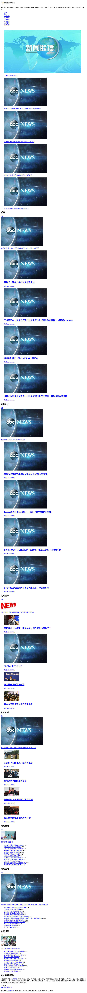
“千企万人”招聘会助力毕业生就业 (14, 966)
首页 (5, 12)
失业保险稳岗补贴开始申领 (12, 964)
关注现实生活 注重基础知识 (12, 911)
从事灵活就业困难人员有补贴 (13, 969)
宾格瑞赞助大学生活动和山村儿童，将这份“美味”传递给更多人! (23, 918)
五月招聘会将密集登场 (11, 971)
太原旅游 (7, 19)
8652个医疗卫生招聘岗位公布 (13, 962)
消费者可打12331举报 (10, 925)
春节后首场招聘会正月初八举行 (13, 955)
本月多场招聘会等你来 (11, 960)
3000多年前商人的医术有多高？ (13, 845)
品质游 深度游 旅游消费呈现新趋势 (14, 922)
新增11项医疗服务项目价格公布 (13, 859)
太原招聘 (7, 25)
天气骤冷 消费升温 (9, 927)
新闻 (5, 14)
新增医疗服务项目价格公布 (12, 852)
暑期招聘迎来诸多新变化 (11, 957)
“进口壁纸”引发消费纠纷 (11, 923)
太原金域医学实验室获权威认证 (13, 857)
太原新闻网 (10, 990)
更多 (2, 216)
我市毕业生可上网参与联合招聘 (13, 958)
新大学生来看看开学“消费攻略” (13, 915)
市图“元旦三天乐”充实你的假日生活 (15, 907)
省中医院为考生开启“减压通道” (13, 850)
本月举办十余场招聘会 (11, 953)
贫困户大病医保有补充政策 (12, 854)
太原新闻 (14, 979)
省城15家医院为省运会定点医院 (13, 848)
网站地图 (3, 987)
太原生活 (7, 23)
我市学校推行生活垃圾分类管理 (13, 913)
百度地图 (9, 987)
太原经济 (7, 16)
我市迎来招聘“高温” (10, 967)
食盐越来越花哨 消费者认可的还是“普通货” (17, 916)
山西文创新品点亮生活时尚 (12, 909)
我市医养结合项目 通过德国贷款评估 (15, 863)
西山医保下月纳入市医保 (11, 861)
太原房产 (7, 17)
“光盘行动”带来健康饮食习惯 (13, 864)
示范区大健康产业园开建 (11, 856)
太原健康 (7, 21)
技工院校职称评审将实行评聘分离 (14, 951)
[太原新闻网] (8, 4)
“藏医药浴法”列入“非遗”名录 (12, 847)
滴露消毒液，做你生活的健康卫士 (14, 920)
